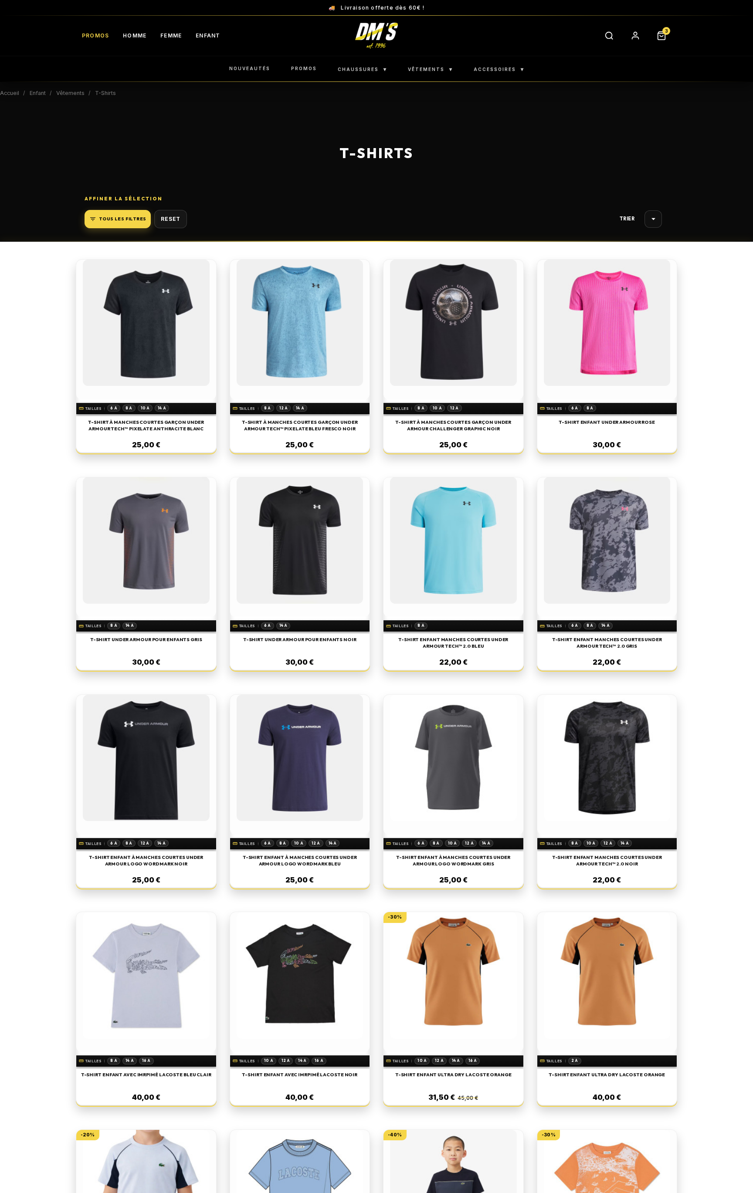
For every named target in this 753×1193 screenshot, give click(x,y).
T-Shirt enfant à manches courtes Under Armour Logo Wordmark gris (453, 860)
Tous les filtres (122, 219)
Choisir (653, 218)
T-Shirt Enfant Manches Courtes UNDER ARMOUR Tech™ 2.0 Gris (607, 642)
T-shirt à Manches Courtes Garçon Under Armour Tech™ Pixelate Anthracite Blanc (146, 425)
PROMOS (95, 35)
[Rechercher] (609, 35)
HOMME (134, 35)
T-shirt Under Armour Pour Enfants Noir (299, 639)
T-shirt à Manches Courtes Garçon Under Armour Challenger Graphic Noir (453, 425)
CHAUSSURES (362, 69)
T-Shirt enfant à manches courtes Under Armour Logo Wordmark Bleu (300, 860)
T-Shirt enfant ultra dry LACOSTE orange (453, 1074)
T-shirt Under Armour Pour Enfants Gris (146, 639)
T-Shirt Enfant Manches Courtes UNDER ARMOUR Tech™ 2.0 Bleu (453, 642)
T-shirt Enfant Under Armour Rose (607, 422)
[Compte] (635, 35)
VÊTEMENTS (430, 69)
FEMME (171, 35)
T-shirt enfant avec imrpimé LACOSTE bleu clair (146, 1074)
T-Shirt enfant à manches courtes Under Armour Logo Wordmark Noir (146, 860)
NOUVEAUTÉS (249, 68)
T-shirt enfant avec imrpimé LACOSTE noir (299, 1074)
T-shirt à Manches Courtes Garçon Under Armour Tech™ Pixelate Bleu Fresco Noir (300, 425)
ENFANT (208, 35)
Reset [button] (170, 219)
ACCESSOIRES (499, 69)
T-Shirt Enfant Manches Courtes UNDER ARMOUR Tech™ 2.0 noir (607, 860)
